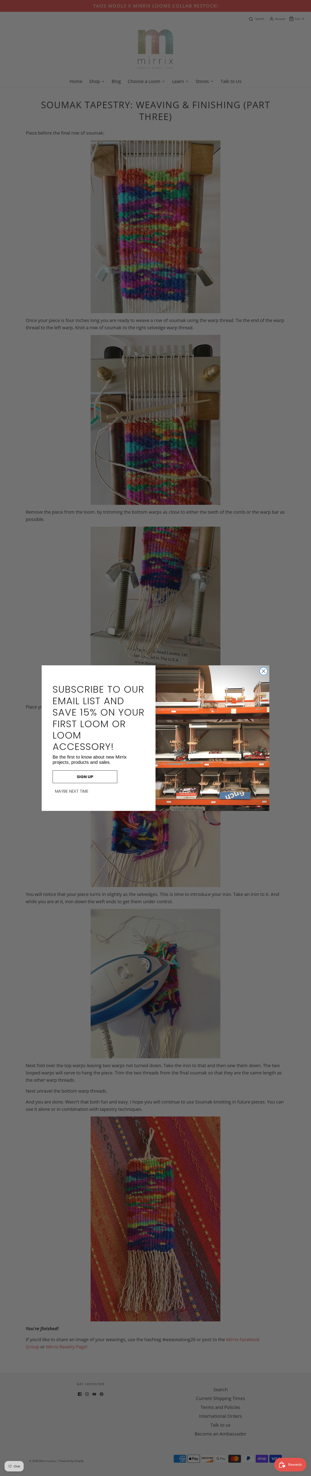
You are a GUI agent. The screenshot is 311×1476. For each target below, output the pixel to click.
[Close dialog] (264, 671)
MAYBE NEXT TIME (71, 791)
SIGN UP (85, 776)
